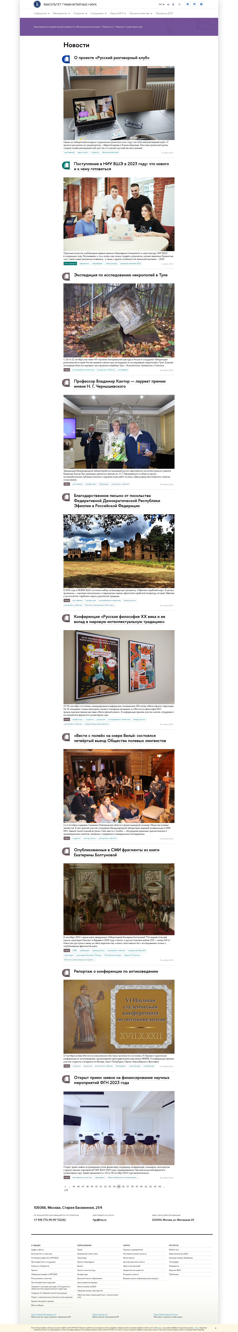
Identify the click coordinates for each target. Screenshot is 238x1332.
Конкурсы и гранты (131, 1274)
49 (92, 1186)
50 (96, 1186)
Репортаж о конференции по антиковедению (116, 971)
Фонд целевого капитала (41, 1278)
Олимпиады (82, 1258)
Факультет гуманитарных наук (70, 4)
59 (137, 1186)
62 (150, 1186)
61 (146, 1186)
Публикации (174, 1274)
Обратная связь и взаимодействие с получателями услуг (97, 1296)
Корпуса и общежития (40, 1266)
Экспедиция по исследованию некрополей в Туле (121, 275)
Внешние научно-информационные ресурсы (140, 1278)
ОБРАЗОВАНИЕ (84, 1245)
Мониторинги (128, 1258)
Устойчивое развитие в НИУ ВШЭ (45, 1258)
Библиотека (174, 1249)
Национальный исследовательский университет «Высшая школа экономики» (67, 26)
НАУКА (126, 1245)
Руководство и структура (41, 1254)
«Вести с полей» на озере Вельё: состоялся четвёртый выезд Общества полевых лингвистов (120, 737)
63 (155, 1186)
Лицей (79, 1249)
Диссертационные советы (134, 1262)
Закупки (34, 1270)
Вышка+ (80, 1266)
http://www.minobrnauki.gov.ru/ (43, 1314)
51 (101, 1186)
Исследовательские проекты (135, 1254)
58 (132, 1186)
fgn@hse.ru (99, 1220)
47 (83, 1186)
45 (74, 1186)
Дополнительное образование (89, 1278)
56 (123, 1186)
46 (78, 1186)
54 (114, 1186)
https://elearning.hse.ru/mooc (166, 1314)
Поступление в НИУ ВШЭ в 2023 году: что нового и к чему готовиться (121, 166)
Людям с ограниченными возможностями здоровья (52, 1297)
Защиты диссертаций (131, 1266)
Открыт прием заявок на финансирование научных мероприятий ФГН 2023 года (121, 1079)
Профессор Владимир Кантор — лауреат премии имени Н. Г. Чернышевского (120, 383)
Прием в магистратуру (86, 1270)
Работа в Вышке (37, 1305)
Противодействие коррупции (43, 1282)
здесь (160, 1328)
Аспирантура (82, 1274)
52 (105, 1186)
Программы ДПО (164, 13)
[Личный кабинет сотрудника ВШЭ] (173, 4)
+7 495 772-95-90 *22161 (50, 1220)
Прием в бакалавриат (85, 1262)
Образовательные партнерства (90, 1290)
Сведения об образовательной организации (49, 1293)
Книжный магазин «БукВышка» (181, 1258)
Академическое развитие (133, 1270)
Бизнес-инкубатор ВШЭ (86, 1286)
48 (87, 1186)
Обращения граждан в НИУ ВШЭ (44, 1274)
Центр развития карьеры (87, 1282)
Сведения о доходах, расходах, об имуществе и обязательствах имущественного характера (50, 1287)
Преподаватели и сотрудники (43, 1262)
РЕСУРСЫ (173, 1245)
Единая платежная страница (42, 1301)
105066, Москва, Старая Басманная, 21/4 (68, 1207)
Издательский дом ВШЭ (178, 1254)
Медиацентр (174, 1266)
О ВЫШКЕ (36, 1245)
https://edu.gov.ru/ (100, 1314)
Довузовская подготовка (87, 1254)
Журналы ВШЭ (175, 1270)
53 (110, 1186)
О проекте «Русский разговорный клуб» (112, 57)
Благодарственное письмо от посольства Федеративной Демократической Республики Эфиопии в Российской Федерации (117, 501)
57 (128, 1186)
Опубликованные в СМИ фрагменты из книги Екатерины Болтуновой (116, 852)
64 (160, 1186)
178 (66, 1190)
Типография (174, 1262)
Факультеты (108, 26)
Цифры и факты (37, 1249)
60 (141, 1186)
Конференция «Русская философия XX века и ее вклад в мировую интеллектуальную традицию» (119, 619)
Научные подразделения (133, 1249)
